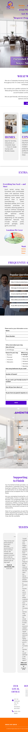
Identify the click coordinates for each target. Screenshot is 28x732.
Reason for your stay (12, 353)
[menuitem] (21, 6)
